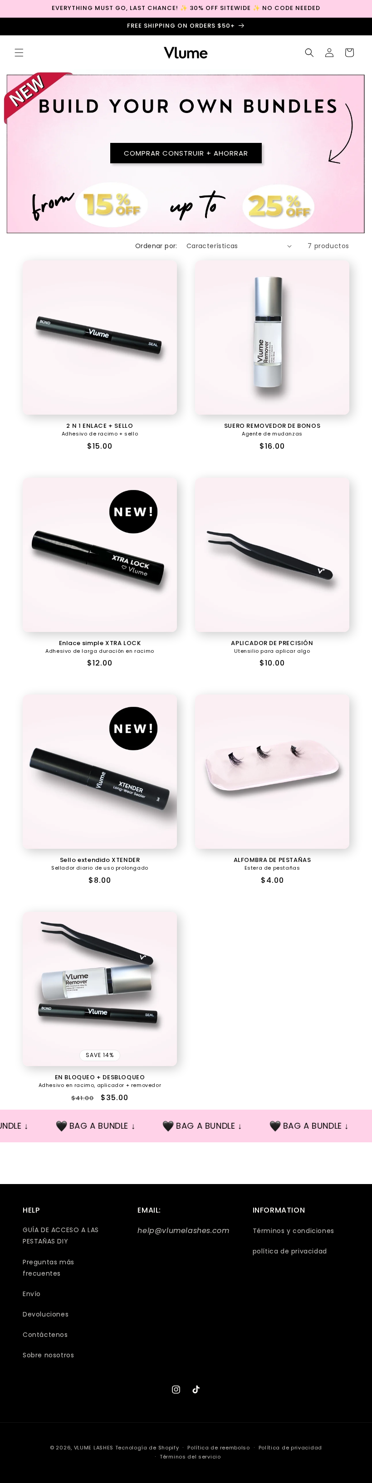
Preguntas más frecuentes (48, 1268)
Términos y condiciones (293, 1230)
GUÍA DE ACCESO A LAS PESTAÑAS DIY (61, 1235)
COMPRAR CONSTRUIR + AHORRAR (186, 152)
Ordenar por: (156, 245)
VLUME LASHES (93, 1447)
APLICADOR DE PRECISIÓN (272, 643)
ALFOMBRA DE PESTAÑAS (272, 860)
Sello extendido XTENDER (100, 860)
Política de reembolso (218, 1447)
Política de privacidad (290, 1447)
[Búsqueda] (309, 53)
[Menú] (19, 53)
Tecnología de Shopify (147, 1447)
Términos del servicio (190, 1456)
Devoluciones (46, 1314)
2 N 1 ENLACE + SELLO (99, 426)
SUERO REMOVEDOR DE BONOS (272, 426)
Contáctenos (45, 1334)
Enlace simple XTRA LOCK (100, 643)
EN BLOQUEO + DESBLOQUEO (100, 1078)
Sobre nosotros (48, 1355)
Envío (32, 1293)
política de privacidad (290, 1251)
